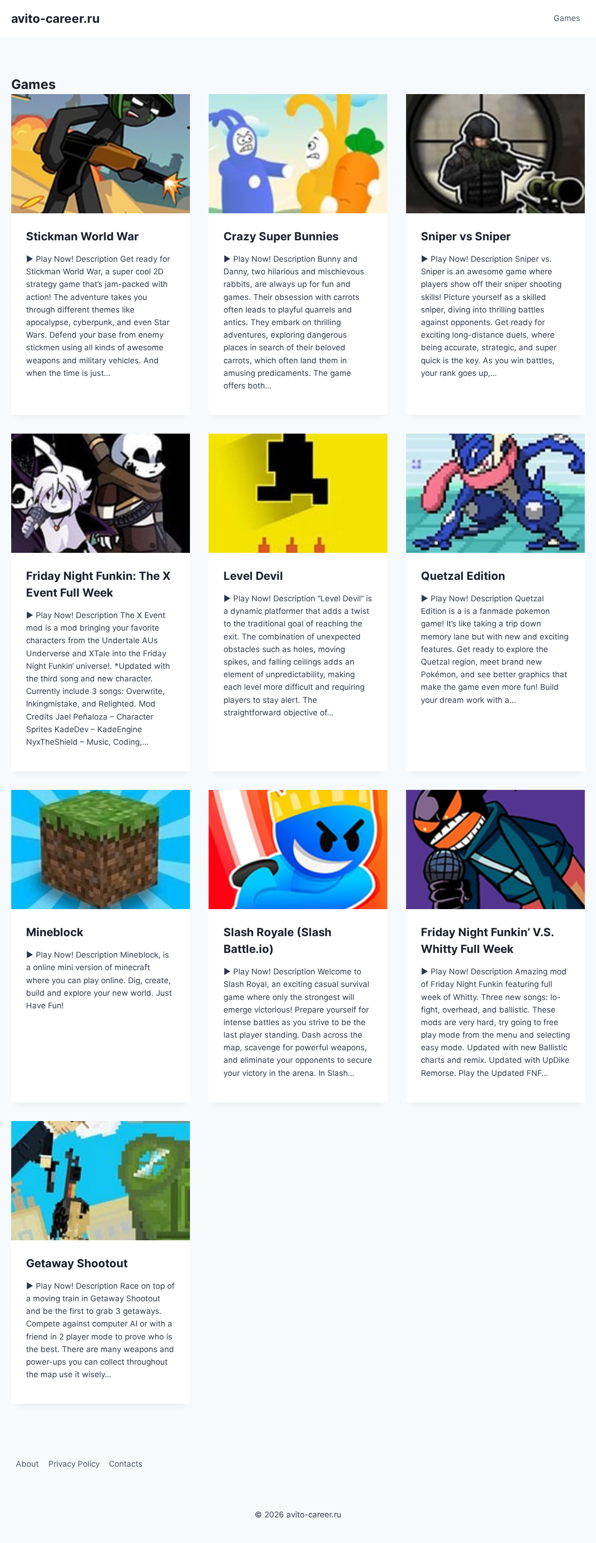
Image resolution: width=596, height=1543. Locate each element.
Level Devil (253, 576)
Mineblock (54, 932)
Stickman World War (82, 236)
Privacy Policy (74, 1463)
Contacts (125, 1463)
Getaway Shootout (77, 1263)
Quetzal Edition (463, 576)
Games (567, 18)
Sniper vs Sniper (466, 236)
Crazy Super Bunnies (281, 236)
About (27, 1463)
